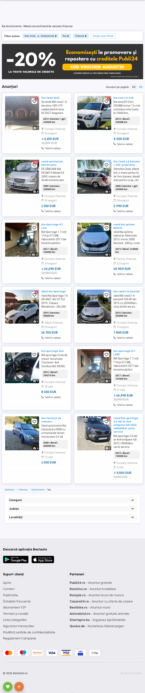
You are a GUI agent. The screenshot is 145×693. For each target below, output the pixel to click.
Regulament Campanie (19, 638)
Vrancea (79, 36)
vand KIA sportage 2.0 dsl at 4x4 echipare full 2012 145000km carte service (125, 425)
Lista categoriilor (15, 620)
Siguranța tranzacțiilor (18, 626)
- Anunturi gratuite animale (99, 613)
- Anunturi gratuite (91, 583)
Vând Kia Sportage (53, 291)
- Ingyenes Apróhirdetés (98, 620)
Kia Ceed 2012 (50, 97)
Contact (9, 589)
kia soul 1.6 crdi (123, 97)
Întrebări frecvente (17, 601)
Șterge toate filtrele (103, 36)
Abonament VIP (14, 607)
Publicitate (10, 595)
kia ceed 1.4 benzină (126, 291)
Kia (64, 36)
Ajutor (7, 583)
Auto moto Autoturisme (39, 36)
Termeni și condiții (15, 613)
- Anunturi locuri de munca (97, 595)
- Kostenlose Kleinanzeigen (97, 626)
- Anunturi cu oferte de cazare (101, 601)
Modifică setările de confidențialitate (29, 632)
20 (133, 87)
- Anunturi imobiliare (93, 589)
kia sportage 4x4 (52, 350)
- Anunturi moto (90, 607)
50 (140, 87)
